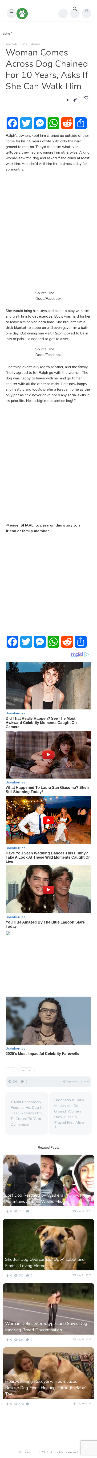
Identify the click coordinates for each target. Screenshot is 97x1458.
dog (11, 1070)
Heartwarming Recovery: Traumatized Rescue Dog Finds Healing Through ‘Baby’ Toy (45, 1388)
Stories (35, 44)
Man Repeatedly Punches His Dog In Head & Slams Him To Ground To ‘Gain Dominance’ (27, 1113)
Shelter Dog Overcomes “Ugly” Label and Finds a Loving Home (45, 1263)
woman (26, 1070)
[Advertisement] (48, 230)
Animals (12, 44)
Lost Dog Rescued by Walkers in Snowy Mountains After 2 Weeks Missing (43, 1198)
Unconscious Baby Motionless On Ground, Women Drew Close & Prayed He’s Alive (69, 1111)
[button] (11, 13)
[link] (86, 100)
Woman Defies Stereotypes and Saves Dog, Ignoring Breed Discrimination (46, 1327)
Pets (23, 44)
